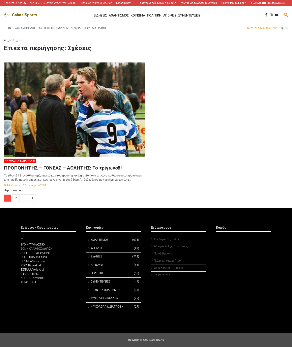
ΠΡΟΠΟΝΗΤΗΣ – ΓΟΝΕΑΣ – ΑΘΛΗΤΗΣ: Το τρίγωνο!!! (63, 168)
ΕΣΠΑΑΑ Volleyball (32, 269)
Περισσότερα (12, 190)
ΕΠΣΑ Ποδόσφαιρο (33, 261)
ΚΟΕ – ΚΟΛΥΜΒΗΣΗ (33, 278)
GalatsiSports (24, 15)
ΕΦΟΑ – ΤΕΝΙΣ (30, 273)
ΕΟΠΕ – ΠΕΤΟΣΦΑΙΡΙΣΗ (35, 252)
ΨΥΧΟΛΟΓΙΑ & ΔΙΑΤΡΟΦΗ (20, 160)
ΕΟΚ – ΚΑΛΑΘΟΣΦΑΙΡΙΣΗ (36, 248)
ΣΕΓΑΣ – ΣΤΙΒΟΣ (31, 282)
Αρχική (8, 40)
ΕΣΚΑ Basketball (31, 265)
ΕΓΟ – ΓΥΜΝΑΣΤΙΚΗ (33, 244)
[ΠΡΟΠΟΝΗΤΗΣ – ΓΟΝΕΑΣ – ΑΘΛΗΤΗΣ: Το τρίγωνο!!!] (74, 109)
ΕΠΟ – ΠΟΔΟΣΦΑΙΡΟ (34, 257)
